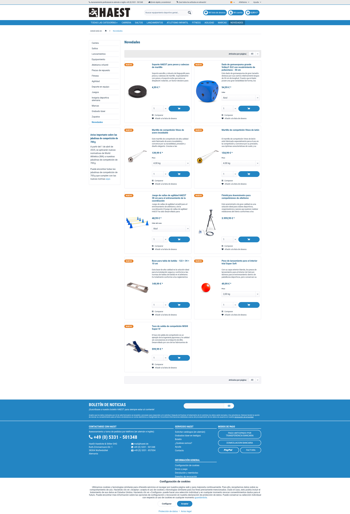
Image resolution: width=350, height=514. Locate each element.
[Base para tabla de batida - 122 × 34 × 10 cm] (137, 288)
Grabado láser (98, 111)
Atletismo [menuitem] (243, 2)
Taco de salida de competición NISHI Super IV (170, 327)
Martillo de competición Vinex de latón (240, 130)
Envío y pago (181, 469)
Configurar (166, 504)
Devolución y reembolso (186, 472)
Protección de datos (168, 511)
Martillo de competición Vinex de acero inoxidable (168, 131)
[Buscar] (189, 12)
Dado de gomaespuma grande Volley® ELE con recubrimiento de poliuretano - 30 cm (238, 67)
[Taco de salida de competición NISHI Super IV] (137, 347)
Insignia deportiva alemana (100, 99)
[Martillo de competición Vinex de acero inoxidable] (137, 157)
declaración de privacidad (243, 417)
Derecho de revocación (186, 476)
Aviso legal (186, 511)
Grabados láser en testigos (188, 435)
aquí (108, 179)
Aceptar (184, 504)
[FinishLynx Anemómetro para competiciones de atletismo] (207, 222)
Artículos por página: (238, 54)
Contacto (179, 450)
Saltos (95, 48)
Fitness (95, 76)
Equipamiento (98, 59)
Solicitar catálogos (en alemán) (190, 432)
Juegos (95, 92)
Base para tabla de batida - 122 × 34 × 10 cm (170, 262)
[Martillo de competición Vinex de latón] (207, 157)
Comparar (158, 115)
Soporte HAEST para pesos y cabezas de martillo (170, 66)
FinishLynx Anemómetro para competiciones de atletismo (236, 196)
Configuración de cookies (187, 465)
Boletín (178, 439)
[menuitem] (168, 12)
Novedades (97, 122)
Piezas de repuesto (101, 70)
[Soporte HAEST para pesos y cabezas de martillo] (137, 91)
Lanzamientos (99, 54)
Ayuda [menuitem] (256, 2)
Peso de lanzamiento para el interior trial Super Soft (239, 262)
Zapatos (96, 116)
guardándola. (201, 497)
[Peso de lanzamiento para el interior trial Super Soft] (207, 288)
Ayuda (178, 446)
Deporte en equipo (100, 86)
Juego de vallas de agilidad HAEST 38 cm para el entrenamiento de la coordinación (169, 198)
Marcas (95, 105)
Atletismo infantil (100, 65)
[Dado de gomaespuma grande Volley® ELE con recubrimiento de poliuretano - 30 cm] (207, 91)
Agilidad (96, 81)
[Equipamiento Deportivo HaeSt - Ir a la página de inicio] (109, 12)
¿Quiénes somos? (183, 443)
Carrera (95, 43)
